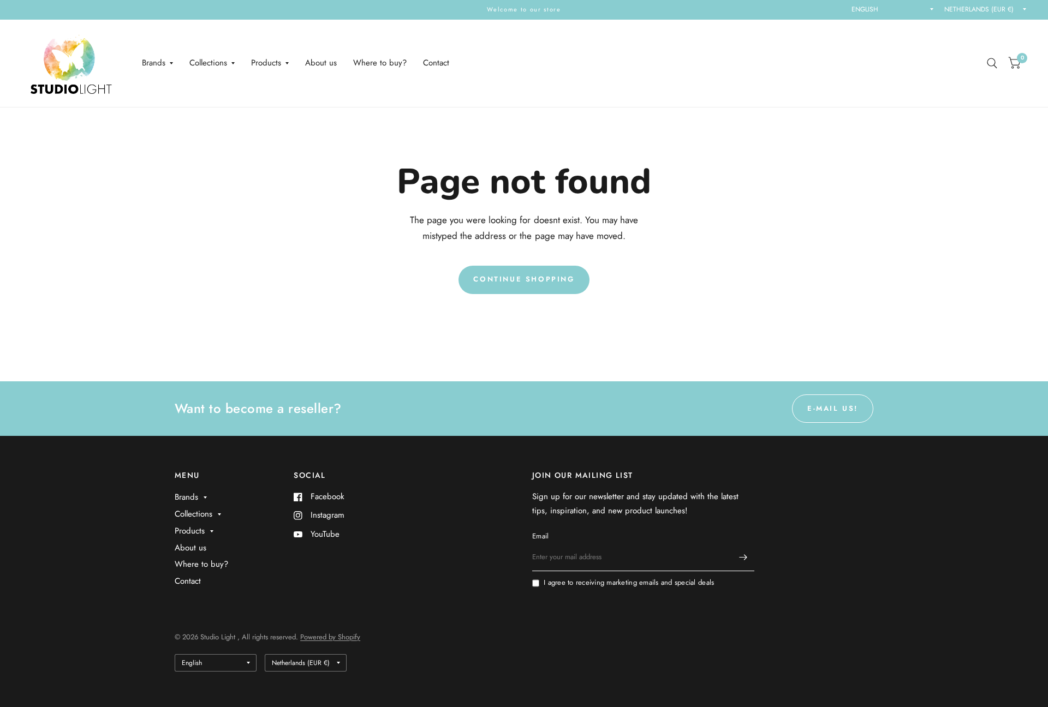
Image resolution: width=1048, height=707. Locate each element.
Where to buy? (380, 63)
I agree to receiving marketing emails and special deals (629, 582)
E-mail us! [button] (832, 408)
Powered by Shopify (330, 637)
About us (321, 63)
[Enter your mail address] (743, 557)
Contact (436, 63)
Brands (153, 63)
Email (540, 536)
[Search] (992, 63)
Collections (208, 63)
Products (266, 63)
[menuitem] (157, 63)
